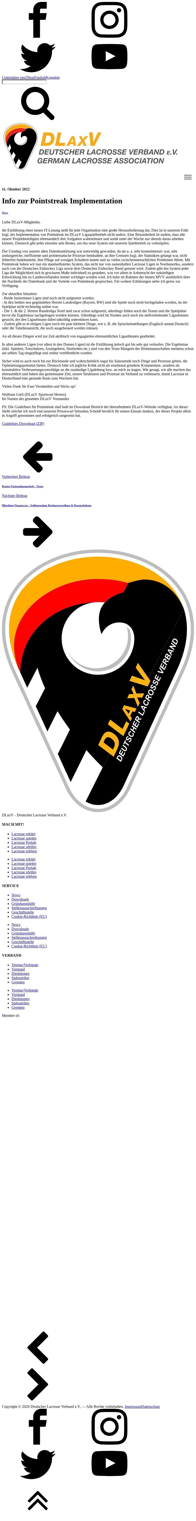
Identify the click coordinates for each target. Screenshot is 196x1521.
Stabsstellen (20, 978)
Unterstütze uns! (14, 77)
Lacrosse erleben (24, 851)
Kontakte (53, 77)
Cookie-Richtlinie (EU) (29, 916)
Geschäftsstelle (22, 912)
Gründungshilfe (23, 904)
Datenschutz (150, 1407)
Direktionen (20, 974)
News (5, 212)
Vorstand (18, 969)
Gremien (18, 982)
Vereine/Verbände (24, 965)
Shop (30, 77)
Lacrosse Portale (23, 842)
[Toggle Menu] (188, 177)
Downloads (20, 899)
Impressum (133, 1407)
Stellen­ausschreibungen (29, 908)
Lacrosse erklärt (23, 834)
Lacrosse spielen (23, 838)
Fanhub (40, 77)
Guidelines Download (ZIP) (23, 424)
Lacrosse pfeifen (23, 847)
